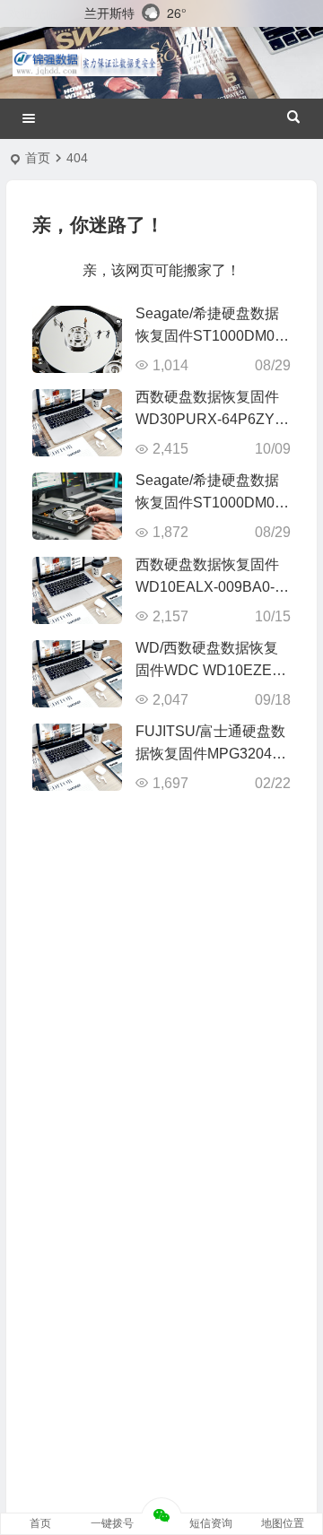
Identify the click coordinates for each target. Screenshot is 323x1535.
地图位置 (282, 1523)
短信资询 (210, 1523)
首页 (37, 158)
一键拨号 (112, 1523)
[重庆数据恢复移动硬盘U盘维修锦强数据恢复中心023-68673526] (85, 62)
